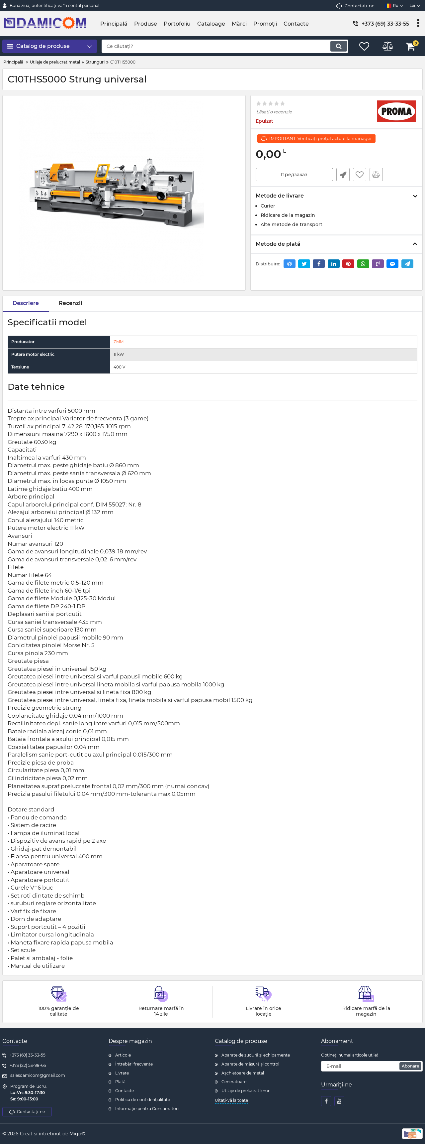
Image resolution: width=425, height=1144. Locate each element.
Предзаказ (294, 175)
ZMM (119, 341)
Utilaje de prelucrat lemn (246, 1090)
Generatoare (233, 1081)
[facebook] (326, 1101)
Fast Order (343, 174)
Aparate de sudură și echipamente (255, 1055)
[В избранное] (359, 174)
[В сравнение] (376, 174)
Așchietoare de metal (242, 1073)
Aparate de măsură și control (250, 1064)
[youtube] (339, 1101)
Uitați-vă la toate (231, 1100)
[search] (338, 46)
